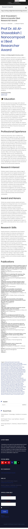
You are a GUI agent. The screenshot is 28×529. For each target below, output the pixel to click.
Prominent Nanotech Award (18, 393)
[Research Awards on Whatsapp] (15, 462)
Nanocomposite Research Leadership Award (12, 378)
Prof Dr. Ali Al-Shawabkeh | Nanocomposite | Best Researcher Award (13, 39)
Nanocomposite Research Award (8, 378)
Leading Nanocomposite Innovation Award (11, 369)
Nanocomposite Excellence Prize (8, 374)
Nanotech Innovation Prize (18, 381)
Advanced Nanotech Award (11, 362)
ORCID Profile (4, 95)
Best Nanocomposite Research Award (10, 362)
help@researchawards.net (7, 482)
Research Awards (7, 7)
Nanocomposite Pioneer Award (14, 376)
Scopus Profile (4, 94)
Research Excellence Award (7, 394)
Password (5, 501)
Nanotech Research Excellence (8, 383)
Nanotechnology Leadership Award (17, 389)
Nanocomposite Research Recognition (12, 380)
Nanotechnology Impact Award (8, 388)
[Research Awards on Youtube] (5, 462)
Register (3, 515)
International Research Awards (8, 472)
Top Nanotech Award (19, 394)
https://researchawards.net (6, 453)
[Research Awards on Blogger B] (2, 462)
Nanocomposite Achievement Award (17, 370)
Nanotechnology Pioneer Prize (8, 390)
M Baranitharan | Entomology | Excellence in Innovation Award (14, 415)
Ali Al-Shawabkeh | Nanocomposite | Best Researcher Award (10, 18)
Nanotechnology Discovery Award (18, 386)
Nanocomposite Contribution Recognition (13, 373)
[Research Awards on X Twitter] (18, 462)
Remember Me (5, 507)
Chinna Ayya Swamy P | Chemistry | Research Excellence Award (14, 424)
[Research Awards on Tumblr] (12, 462)
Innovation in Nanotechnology (11, 368)
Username (6, 495)
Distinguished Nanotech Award (19, 364)
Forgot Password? (5, 516)
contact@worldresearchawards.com (9, 486)
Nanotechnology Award (9, 385)
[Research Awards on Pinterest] (8, 462)
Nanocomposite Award (6, 371)
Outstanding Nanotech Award (13, 391)
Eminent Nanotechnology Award (8, 365)
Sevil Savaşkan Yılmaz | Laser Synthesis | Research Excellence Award (12, 419)
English (17, 0)
